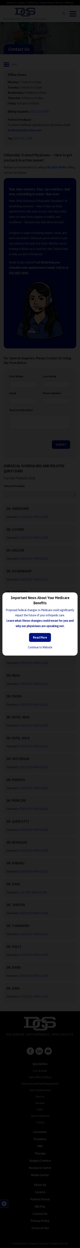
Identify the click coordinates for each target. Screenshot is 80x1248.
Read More (40, 637)
